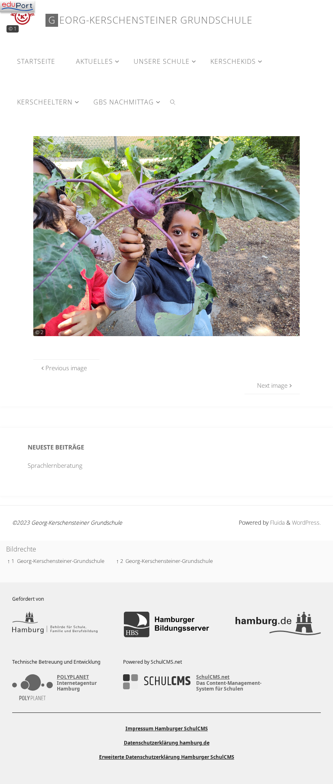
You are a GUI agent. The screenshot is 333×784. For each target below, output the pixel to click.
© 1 (13, 28)
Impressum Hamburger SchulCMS (166, 728)
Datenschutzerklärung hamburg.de (167, 742)
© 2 (39, 332)
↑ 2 (119, 561)
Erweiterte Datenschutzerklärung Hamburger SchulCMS (166, 757)
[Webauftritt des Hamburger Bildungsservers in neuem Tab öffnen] (166, 624)
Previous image (66, 368)
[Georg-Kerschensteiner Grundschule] (22, 16)
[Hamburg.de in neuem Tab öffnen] (278, 624)
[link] (173, 101)
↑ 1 (10, 561)
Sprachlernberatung (55, 465)
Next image (272, 385)
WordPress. (306, 522)
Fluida (276, 522)
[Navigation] (17, 6)
